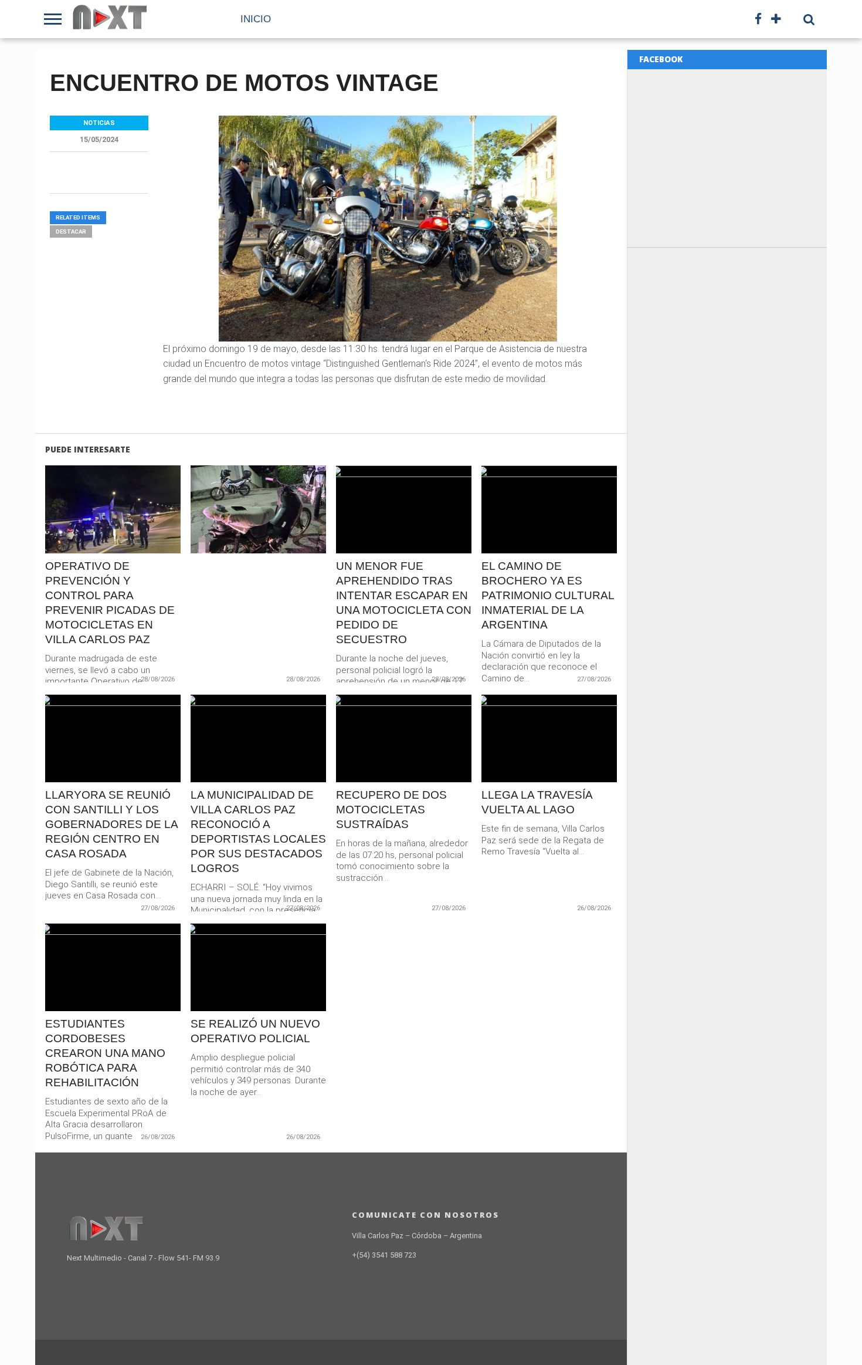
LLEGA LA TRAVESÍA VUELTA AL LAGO (536, 802)
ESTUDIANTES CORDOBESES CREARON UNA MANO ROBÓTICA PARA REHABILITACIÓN (105, 1053)
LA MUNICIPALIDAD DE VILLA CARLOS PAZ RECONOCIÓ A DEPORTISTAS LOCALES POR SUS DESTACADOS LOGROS (258, 831)
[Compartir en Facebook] (88, 534)
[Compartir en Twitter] (113, 534)
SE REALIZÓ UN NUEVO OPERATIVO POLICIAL (255, 1031)
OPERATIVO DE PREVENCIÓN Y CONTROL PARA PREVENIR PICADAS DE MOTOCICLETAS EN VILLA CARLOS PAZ (110, 603)
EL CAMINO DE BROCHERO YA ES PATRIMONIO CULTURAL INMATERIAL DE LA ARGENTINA (547, 595)
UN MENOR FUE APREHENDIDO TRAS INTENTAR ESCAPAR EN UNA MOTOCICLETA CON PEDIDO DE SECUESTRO (403, 603)
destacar (71, 231)
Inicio (255, 19)
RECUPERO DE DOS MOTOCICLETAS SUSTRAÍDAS (391, 809)
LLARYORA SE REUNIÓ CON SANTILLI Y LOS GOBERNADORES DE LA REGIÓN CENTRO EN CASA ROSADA (111, 824)
